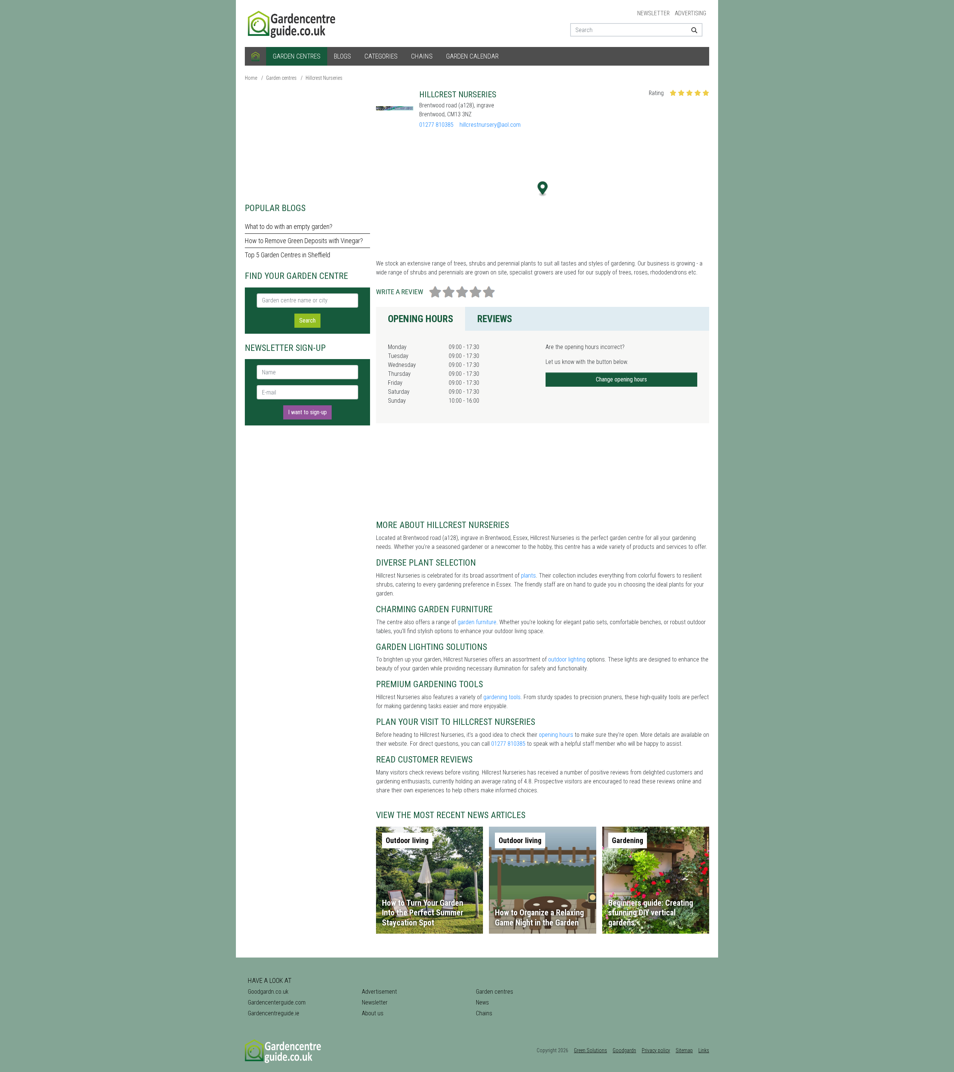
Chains (422, 56)
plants (528, 575)
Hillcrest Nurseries (324, 78)
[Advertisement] (307, 141)
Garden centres (296, 56)
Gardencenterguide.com (277, 1002)
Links (703, 1050)
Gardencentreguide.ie (273, 1013)
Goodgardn (624, 1050)
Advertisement (379, 991)
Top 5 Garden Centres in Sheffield (287, 255)
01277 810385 (436, 124)
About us (372, 1013)
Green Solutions (590, 1050)
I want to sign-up (307, 412)
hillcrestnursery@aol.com (490, 124)
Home (251, 78)
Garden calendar (472, 56)
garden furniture (477, 622)
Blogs (342, 56)
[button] (543, 189)
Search (307, 320)
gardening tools (502, 697)
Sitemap (684, 1050)
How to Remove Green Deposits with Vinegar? (304, 241)
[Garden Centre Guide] (292, 22)
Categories (381, 56)
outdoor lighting (566, 659)
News (482, 1002)
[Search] (691, 30)
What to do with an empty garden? (288, 226)
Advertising (690, 13)
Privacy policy (656, 1050)
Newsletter (653, 13)
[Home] (255, 56)
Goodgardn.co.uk (268, 991)
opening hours (556, 734)
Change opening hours (621, 379)
